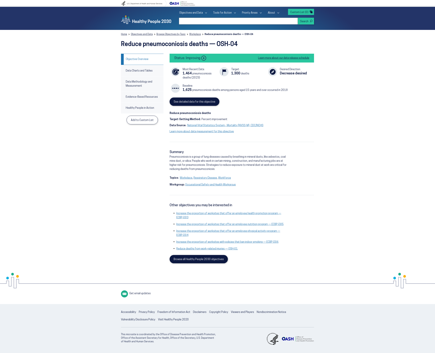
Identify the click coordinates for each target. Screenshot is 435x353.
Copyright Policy (218, 312)
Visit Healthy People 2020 (173, 319)
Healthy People (146, 19)
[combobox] (238, 21)
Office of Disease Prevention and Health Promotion (182, 3)
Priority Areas (250, 13)
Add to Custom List (142, 120)
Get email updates (140, 293)
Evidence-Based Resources (142, 97)
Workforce (224, 178)
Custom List (299, 12)
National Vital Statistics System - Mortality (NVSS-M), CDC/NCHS (225, 125)
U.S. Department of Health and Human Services (144, 3)
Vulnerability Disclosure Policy (138, 319)
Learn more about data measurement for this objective (202, 131)
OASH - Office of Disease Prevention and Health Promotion (297, 339)
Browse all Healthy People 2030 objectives (199, 259)
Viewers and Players (242, 312)
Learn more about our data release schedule (283, 58)
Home (124, 34)
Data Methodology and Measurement (139, 84)
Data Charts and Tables (139, 70)
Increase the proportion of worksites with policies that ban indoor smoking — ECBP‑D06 (227, 242)
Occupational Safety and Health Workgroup (210, 184)
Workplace (195, 34)
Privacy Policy (147, 312)
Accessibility (128, 312)
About (271, 13)
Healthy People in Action (140, 108)
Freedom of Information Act (174, 312)
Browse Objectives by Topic (171, 34)
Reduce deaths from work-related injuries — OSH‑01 (207, 249)
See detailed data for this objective (194, 102)
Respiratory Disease (205, 178)
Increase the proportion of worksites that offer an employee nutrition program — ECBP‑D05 (230, 224)
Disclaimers (199, 312)
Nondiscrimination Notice (271, 312)
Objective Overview (137, 59)
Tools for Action (222, 13)
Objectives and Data (191, 13)
